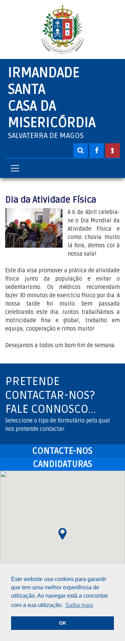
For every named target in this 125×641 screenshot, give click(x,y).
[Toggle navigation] (15, 168)
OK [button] (62, 623)
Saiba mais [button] (79, 605)
